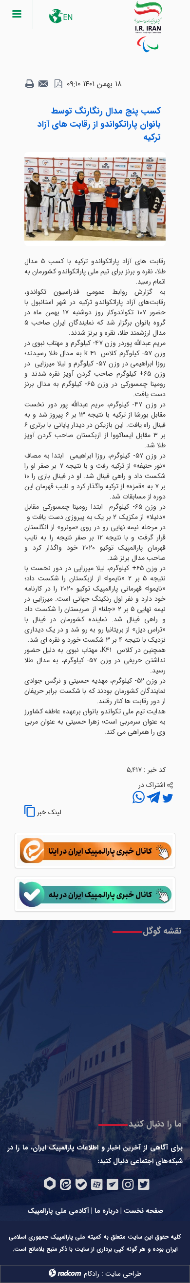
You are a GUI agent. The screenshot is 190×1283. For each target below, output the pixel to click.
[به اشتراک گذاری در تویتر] (166, 798)
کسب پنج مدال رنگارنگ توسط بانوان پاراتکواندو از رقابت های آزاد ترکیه (99, 124)
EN (68, 18)
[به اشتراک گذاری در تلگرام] (152, 798)
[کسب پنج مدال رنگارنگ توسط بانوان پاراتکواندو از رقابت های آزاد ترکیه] (95, 198)
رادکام (91, 1273)
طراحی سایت (123, 1273)
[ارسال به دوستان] (43, 84)
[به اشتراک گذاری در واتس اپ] (139, 798)
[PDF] (58, 84)
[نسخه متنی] (29, 84)
